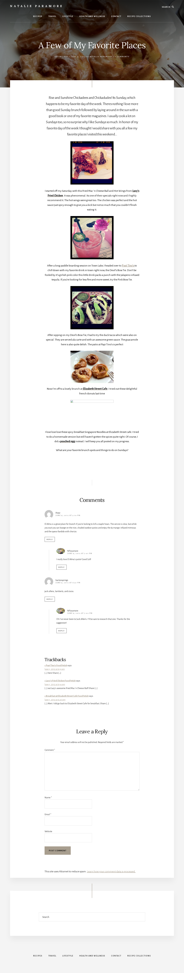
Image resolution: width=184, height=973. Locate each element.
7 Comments (122, 57)
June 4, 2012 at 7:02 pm (79, 613)
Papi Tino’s (128, 265)
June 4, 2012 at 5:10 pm (67, 515)
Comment (50, 750)
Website (48, 831)
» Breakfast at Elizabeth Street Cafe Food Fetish (67, 696)
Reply (50, 539)
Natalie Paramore (36, 6)
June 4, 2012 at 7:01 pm (79, 553)
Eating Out (61, 57)
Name (48, 797)
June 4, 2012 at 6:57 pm (67, 583)
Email (48, 814)
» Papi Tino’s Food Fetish (56, 665)
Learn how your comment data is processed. (111, 871)
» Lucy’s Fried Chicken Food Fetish (60, 681)
